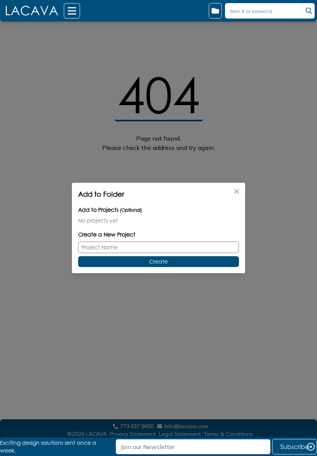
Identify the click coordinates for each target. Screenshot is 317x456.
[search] (308, 11)
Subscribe (294, 447)
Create (158, 261)
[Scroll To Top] (302, 425)
